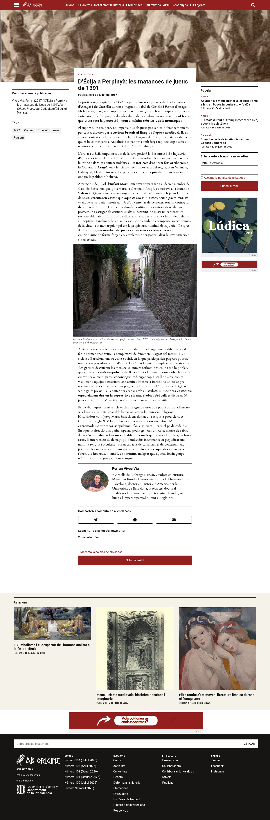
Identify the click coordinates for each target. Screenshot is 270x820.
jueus (56, 130)
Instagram (217, 771)
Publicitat (168, 782)
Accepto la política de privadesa (101, 552)
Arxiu (166, 5)
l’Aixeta (166, 777)
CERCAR (249, 744)
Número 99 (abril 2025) (79, 788)
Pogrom (18, 137)
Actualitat (119, 766)
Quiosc (69, 5)
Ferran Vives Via (125, 468)
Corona (28, 130)
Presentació (170, 760)
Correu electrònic (89, 537)
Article (204, 96)
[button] (17, 5)
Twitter (215, 760)
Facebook (217, 766)
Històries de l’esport (126, 799)
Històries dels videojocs (129, 805)
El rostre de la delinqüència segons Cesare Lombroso (225, 141)
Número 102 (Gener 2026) (81, 771)
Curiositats (84, 5)
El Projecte (198, 5)
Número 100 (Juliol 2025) (80, 782)
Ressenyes (180, 5)
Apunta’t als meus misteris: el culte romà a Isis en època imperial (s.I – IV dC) (229, 102)
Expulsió (42, 130)
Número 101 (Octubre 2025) (82, 777)
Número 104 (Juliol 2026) (80, 760)
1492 (16, 130)
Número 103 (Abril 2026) (80, 766)
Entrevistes (153, 5)
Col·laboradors (171, 766)
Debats (118, 777)
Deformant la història (109, 5)
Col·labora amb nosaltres (178, 771)
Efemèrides (134, 5)
